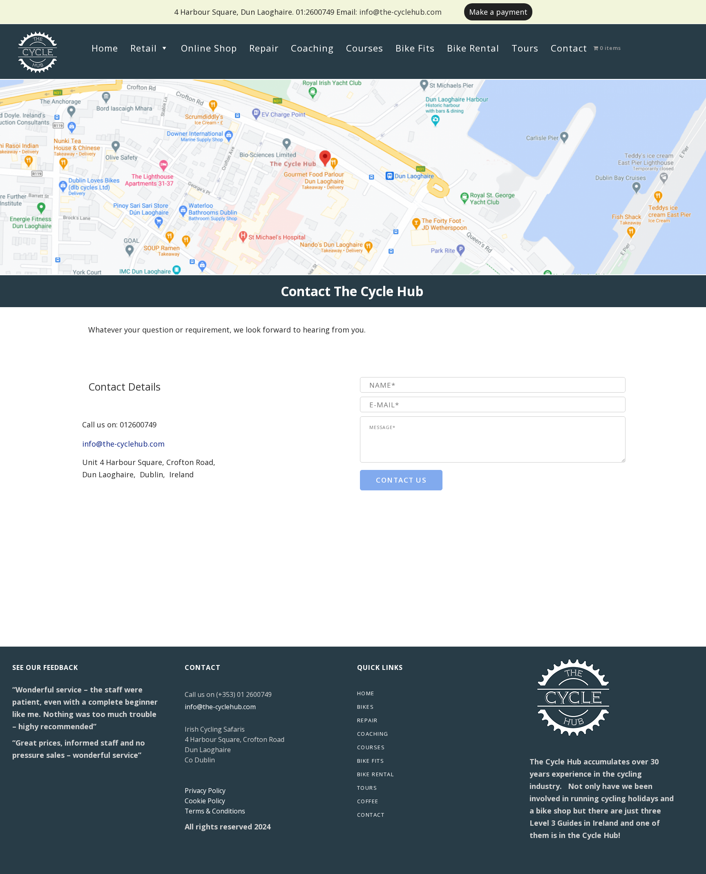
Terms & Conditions (215, 811)
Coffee (368, 801)
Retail (143, 48)
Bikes (365, 706)
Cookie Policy (205, 800)
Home (105, 48)
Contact (569, 48)
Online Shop (209, 48)
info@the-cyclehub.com (400, 12)
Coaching (312, 48)
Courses (364, 48)
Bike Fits (415, 48)
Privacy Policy (205, 790)
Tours (525, 48)
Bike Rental (473, 48)
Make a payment (498, 12)
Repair (264, 48)
